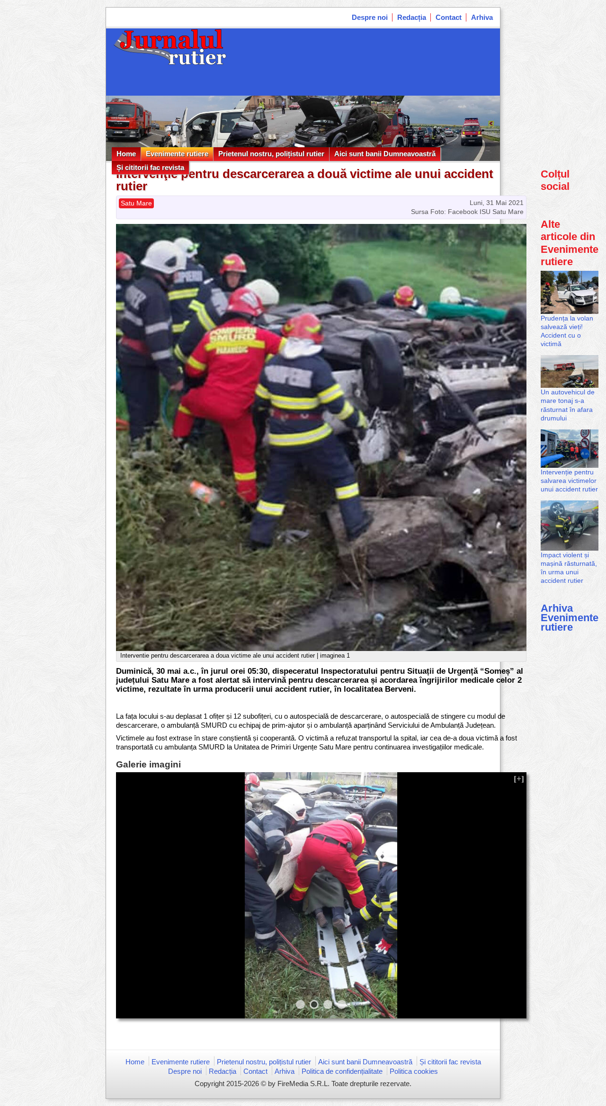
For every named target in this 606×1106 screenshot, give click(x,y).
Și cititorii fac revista (150, 167)
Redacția (411, 17)
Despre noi (370, 17)
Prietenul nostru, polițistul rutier (271, 154)
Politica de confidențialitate (342, 1071)
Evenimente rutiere (177, 154)
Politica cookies (414, 1071)
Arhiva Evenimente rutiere (569, 617)
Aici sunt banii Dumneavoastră (385, 154)
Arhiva (482, 17)
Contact (449, 17)
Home (126, 154)
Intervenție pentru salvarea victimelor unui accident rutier (569, 480)
